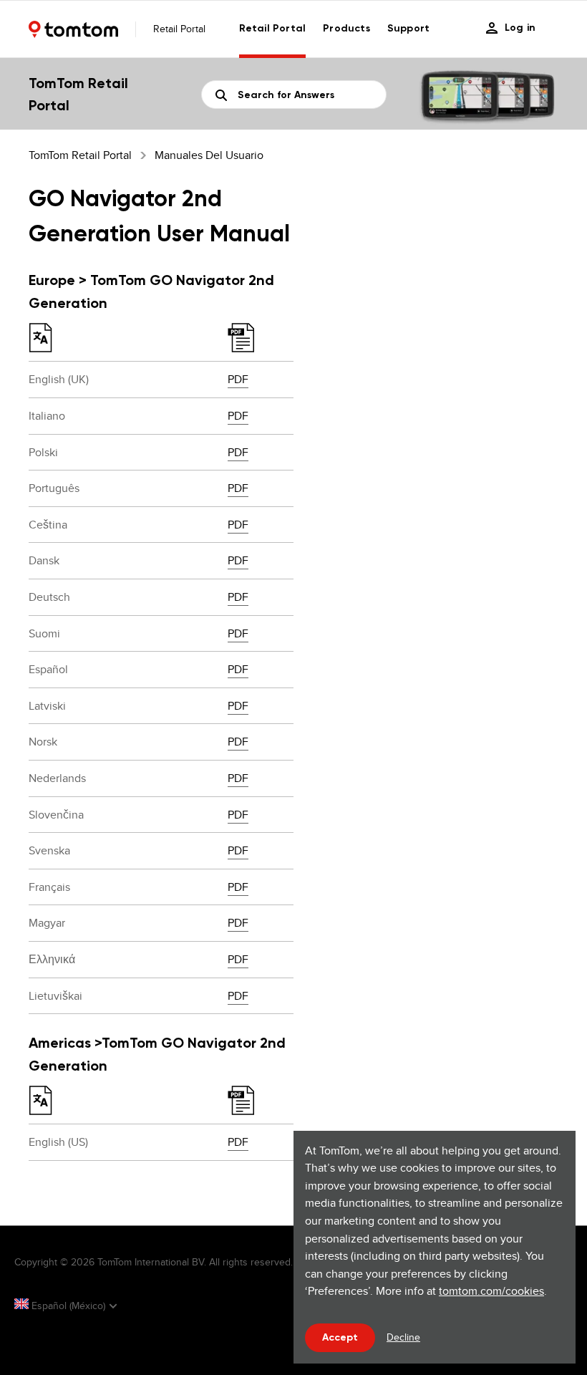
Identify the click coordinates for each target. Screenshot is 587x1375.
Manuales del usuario (209, 155)
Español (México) (68, 1305)
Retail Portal (272, 28)
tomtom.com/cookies (491, 1291)
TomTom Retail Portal (80, 155)
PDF (238, 379)
